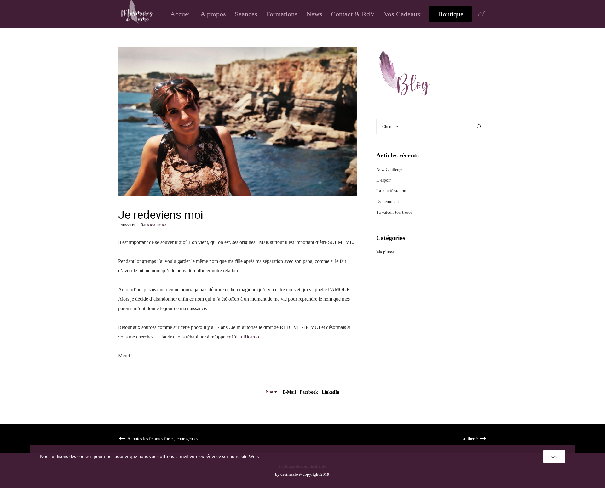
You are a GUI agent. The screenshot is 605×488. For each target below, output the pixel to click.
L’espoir (383, 180)
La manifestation (391, 191)
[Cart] (477, 14)
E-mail (289, 392)
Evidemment (387, 201)
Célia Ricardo (245, 336)
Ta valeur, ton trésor (394, 212)
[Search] (479, 127)
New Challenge (389, 169)
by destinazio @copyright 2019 (302, 474)
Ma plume (158, 225)
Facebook (309, 392)
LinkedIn (330, 392)
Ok (554, 456)
